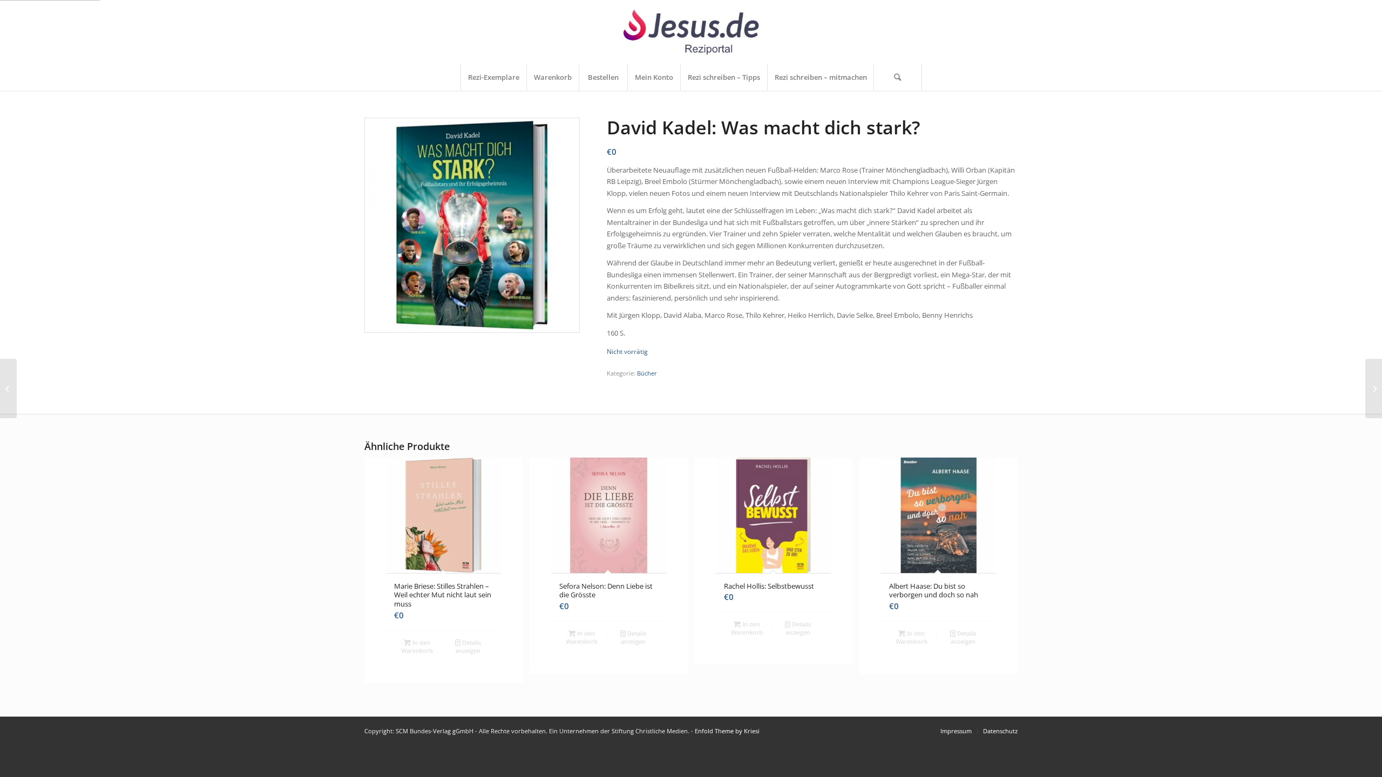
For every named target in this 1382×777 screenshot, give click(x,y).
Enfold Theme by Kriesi (727, 731)
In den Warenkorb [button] (417, 646)
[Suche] (897, 77)
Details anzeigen (468, 646)
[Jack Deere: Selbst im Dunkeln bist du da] (1373, 388)
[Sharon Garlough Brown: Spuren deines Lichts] (8, 388)
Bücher (647, 373)
